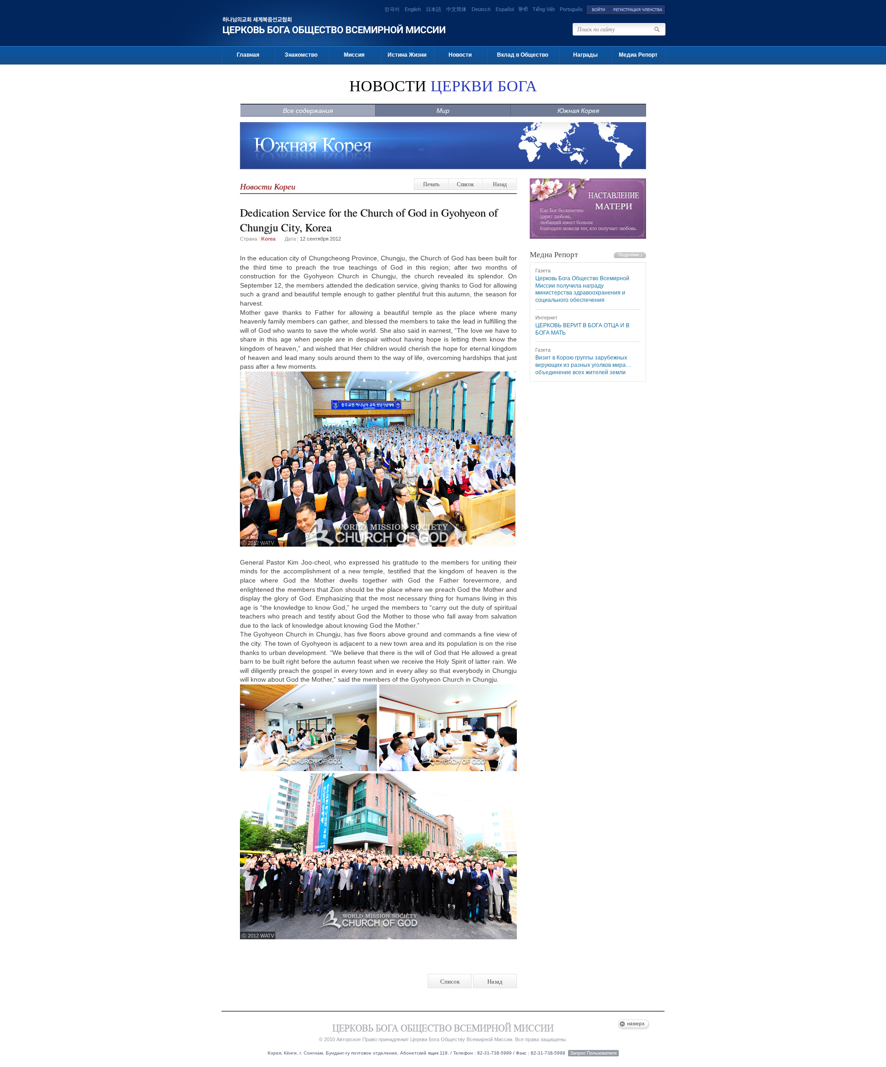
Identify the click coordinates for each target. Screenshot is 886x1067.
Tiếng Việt (544, 9)
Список (465, 184)
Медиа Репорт (638, 55)
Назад (500, 184)
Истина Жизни (407, 55)
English (413, 9)
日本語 (433, 9)
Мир (443, 110)
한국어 (392, 9)
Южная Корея (578, 110)
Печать (431, 184)
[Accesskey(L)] (598, 9)
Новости (460, 55)
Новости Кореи (267, 186)
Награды (585, 55)
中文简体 (456, 9)
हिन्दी (523, 9)
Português (571, 9)
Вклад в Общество (522, 55)
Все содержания (308, 110)
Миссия (354, 55)
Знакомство (301, 55)
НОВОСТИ (443, 85)
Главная (248, 55)
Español (505, 9)
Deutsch (481, 9)
